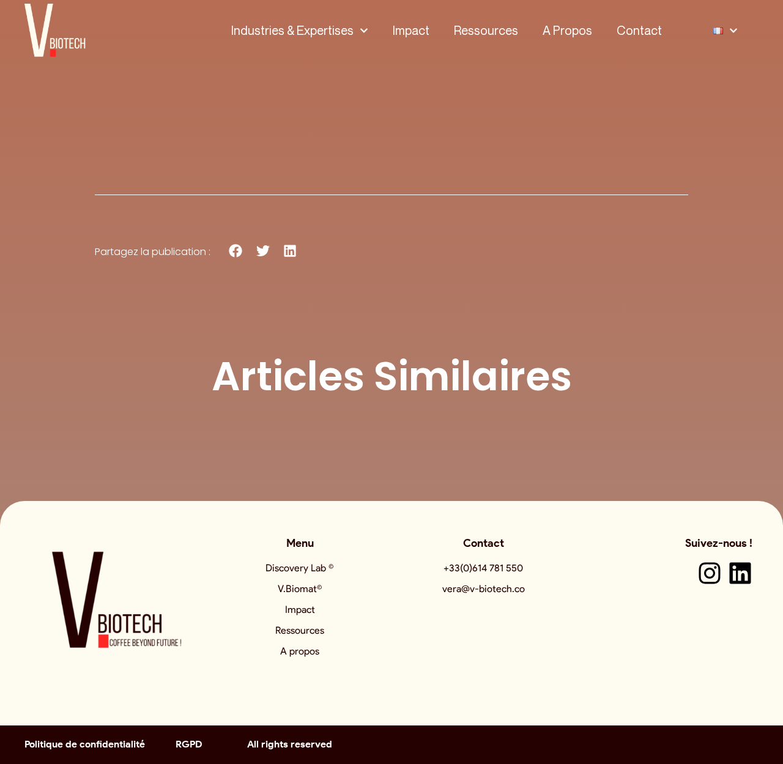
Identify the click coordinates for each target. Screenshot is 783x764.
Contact (639, 30)
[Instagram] (709, 573)
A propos (567, 30)
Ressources (486, 30)
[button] (236, 251)
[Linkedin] (740, 573)
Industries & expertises (292, 30)
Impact (411, 30)
